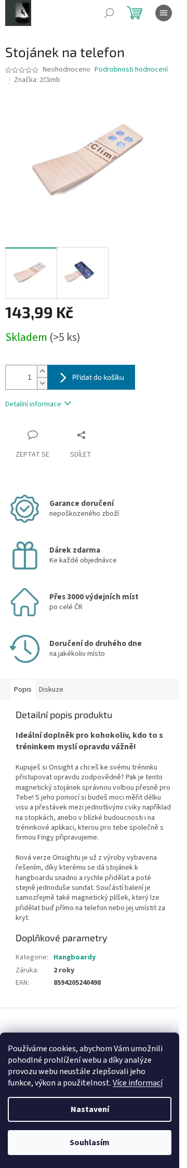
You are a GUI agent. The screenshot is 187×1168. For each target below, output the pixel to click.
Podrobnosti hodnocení (131, 70)
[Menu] (163, 13)
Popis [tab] (23, 689)
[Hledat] (109, 13)
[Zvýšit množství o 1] (42, 371)
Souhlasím (90, 1142)
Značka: (37, 80)
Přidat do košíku (98, 377)
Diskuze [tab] (51, 689)
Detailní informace (33, 404)
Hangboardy (75, 957)
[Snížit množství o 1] (42, 383)
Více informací (138, 1083)
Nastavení (90, 1109)
